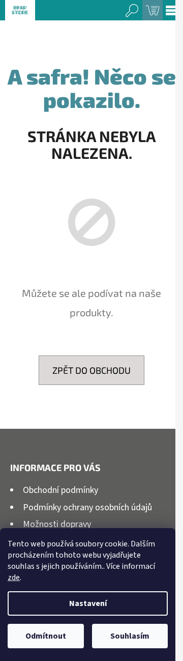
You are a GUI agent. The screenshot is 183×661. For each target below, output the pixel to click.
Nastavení (88, 603)
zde (14, 577)
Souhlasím (129, 636)
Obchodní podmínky (60, 490)
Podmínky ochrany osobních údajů (87, 507)
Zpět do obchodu (91, 370)
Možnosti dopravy (57, 524)
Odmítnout (45, 636)
